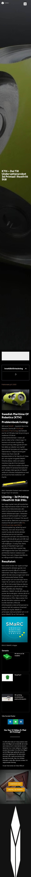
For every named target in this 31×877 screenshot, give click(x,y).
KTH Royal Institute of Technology (12, 429)
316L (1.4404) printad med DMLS (13, 524)
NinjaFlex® (18, 675)
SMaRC (11, 426)
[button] (25, 3)
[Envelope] (15, 721)
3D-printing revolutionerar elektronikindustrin (21, 697)
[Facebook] (21, 721)
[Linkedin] (10, 721)
